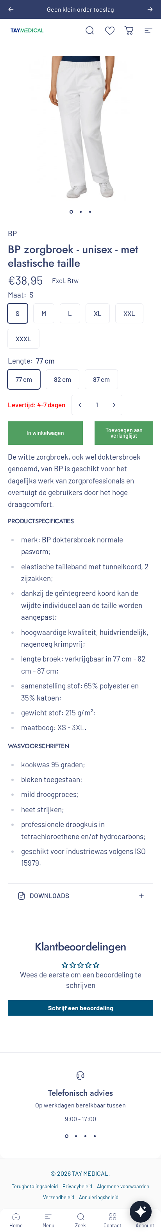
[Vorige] (11, 9)
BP (12, 233)
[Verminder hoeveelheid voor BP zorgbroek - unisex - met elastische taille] (80, 405)
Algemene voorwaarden (123, 1186)
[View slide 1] (66, 1136)
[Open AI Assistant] (141, 1212)
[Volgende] (150, 9)
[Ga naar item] (71, 212)
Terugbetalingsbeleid (35, 1186)
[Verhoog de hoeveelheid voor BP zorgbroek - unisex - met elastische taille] (114, 405)
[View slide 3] (85, 1136)
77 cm (24, 379)
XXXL (23, 338)
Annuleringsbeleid (98, 1197)
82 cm (62, 379)
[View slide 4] (94, 1136)
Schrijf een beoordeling (80, 1007)
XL (98, 313)
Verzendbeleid (58, 1197)
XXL (129, 313)
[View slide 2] (75, 1136)
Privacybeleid (77, 1186)
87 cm (101, 379)
